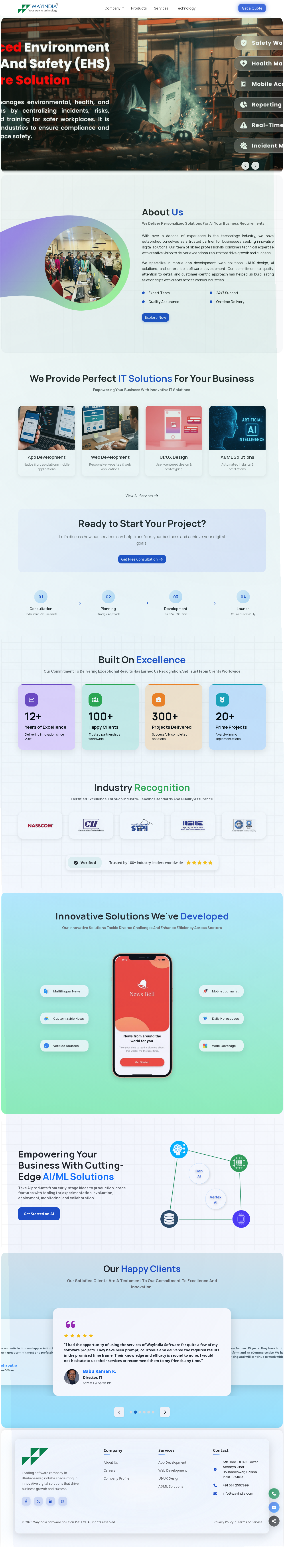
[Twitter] (38, 1501)
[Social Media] (274, 1521)
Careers (109, 1470)
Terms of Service (250, 1522)
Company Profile (116, 1478)
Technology (186, 8)
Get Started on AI (39, 1213)
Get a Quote (252, 8)
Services (161, 8)
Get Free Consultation (140, 559)
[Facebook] (26, 1501)
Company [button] (113, 8)
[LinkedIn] (50, 1501)
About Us (111, 1462)
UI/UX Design (168, 1478)
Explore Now (155, 317)
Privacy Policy (223, 1522)
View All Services (140, 495)
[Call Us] (274, 1493)
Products (139, 8)
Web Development (172, 1470)
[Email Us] (274, 1507)
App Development (172, 1462)
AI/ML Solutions (170, 1486)
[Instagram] (62, 1501)
